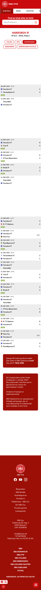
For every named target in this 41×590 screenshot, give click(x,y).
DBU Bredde (20, 492)
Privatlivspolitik (20, 508)
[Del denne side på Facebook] (2, 582)
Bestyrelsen (20, 489)
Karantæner (9, 46)
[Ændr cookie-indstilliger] (3, 586)
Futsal (20, 571)
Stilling (9, 42)
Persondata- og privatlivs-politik (20, 577)
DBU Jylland (20, 558)
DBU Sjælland (20, 567)
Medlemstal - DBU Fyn (20, 502)
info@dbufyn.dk (20, 534)
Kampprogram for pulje (27, 46)
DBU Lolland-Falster (20, 564)
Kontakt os (20, 499)
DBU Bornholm (20, 552)
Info (18, 42)
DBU (20, 549)
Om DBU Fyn (20, 505)
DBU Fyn (20, 555)
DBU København (20, 561)
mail (32, 361)
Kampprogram (29, 42)
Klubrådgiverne (21, 495)
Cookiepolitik (20, 511)
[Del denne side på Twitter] (5, 582)
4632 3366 (19, 363)
